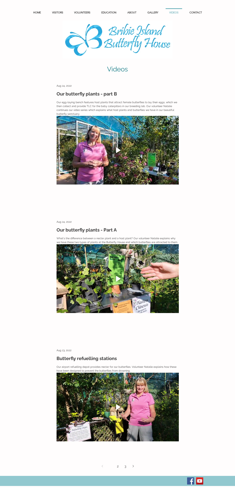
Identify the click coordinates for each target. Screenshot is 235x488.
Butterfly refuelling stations (87, 358)
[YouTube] (199, 481)
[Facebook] (190, 481)
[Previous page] (102, 466)
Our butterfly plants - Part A (87, 230)
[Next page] (133, 466)
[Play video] (118, 150)
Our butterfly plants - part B (87, 94)
